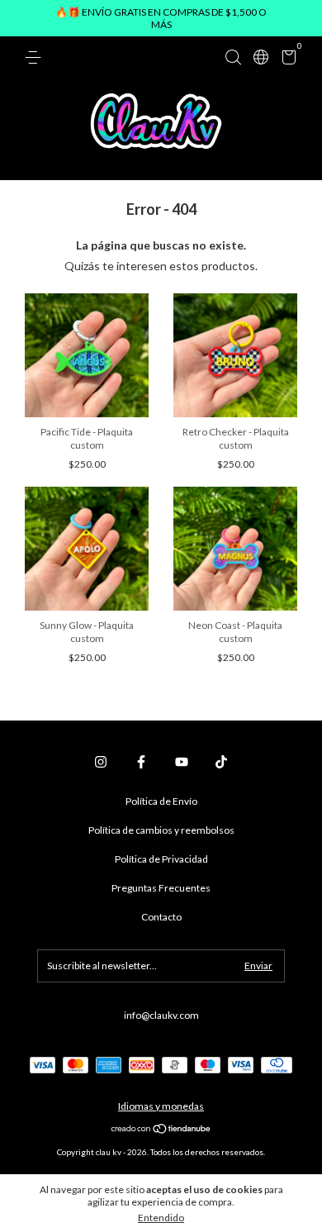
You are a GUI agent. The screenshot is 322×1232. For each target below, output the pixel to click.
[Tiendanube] (161, 1130)
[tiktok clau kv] (221, 761)
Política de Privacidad (161, 859)
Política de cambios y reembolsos (161, 830)
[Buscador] (233, 57)
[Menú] (36, 57)
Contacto (161, 917)
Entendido (161, 1217)
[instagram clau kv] (100, 761)
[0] (286, 59)
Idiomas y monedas (161, 1106)
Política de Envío (161, 801)
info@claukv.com (161, 1015)
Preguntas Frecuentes (161, 888)
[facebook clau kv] (141, 761)
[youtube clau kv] (181, 761)
